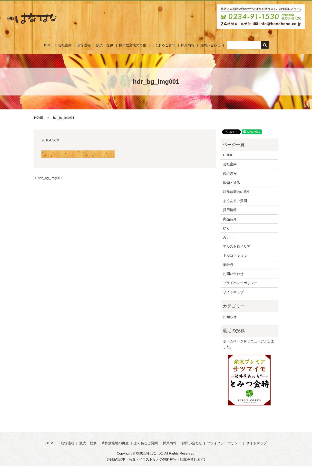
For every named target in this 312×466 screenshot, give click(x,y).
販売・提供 (104, 45)
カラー (228, 237)
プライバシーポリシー (240, 283)
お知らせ (230, 317)
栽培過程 (84, 45)
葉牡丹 (228, 265)
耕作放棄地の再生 (132, 45)
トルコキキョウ (235, 255)
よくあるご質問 (163, 45)
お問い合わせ (210, 45)
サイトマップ (233, 292)
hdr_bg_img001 (50, 178)
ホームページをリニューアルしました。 (248, 344)
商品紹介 (230, 219)
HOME (47, 45)
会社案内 (65, 45)
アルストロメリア (236, 246)
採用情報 (188, 45)
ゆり (226, 228)
